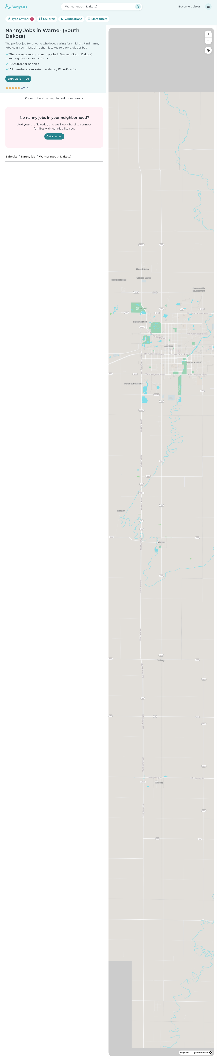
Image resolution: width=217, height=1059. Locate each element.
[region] (161, 542)
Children (48, 19)
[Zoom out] (208, 40)
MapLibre (184, 1052)
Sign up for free (18, 78)
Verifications (73, 19)
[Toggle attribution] (211, 1053)
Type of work (21, 19)
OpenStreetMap (200, 1052)
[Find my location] (208, 50)
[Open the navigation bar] (208, 6)
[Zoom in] (208, 34)
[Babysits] (16, 7)
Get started (54, 136)
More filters (99, 19)
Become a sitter (189, 6)
